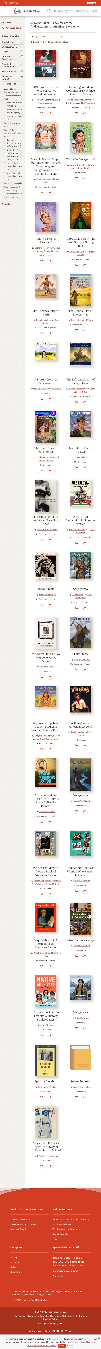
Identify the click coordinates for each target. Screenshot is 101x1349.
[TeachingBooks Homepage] (25, 11)
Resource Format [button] (6, 77)
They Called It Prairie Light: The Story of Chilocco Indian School (46, 1146)
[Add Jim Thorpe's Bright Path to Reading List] (41, 333)
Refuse (70, 1345)
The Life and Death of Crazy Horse (80, 381)
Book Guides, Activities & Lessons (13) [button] (13, 133)
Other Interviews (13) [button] (14, 118)
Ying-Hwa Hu (53, 883)
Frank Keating (77, 732)
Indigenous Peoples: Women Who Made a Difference (80, 871)
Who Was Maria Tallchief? (45, 240)
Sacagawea (80, 589)
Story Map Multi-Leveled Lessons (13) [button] (14, 176)
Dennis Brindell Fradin (80, 165)
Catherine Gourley (43, 247)
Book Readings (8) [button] (12, 187)
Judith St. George (82, 659)
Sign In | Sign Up (10, 2)
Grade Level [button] (8, 42)
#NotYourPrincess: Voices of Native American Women (45, 90)
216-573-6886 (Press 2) (68, 1258)
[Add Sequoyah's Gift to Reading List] (41, 966)
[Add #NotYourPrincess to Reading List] (41, 113)
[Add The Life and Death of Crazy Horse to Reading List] (76, 401)
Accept (61, 1345)
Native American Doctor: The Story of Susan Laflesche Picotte (45, 800)
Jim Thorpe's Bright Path (46, 312)
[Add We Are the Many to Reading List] (41, 893)
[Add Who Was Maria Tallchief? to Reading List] (41, 261)
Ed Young (88, 320)
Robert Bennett (80, 1081)
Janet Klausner (41, 952)
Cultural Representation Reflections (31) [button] (13, 143)
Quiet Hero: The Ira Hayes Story (80, 449)
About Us (14, 1262)
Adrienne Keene (42, 179)
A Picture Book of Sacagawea (45, 381)
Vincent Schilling (82, 945)
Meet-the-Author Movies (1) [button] (14, 104)
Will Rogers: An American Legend (80, 724)
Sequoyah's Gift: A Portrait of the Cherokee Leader (45, 943)
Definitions (7, 204)
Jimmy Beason (47, 1025)
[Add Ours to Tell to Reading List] (76, 542)
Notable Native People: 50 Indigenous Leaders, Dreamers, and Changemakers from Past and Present (46, 166)
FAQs (54, 1239)
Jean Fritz (75, 320)
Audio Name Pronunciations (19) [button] (13, 90)
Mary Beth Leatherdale (45, 99)
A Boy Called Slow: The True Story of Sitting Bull (80, 242)
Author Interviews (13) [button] (12, 97)
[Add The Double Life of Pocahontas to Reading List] (76, 330)
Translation (16, 1299)
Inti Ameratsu (88, 103)
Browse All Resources (20, 1219)
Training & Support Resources (66, 1229)
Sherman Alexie (47, 666)
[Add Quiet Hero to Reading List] (76, 467)
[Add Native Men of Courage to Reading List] (76, 955)
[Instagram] (70, 1331)
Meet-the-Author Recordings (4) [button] (14, 111)
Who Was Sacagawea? (80, 159)
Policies (32, 1331)
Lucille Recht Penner (45, 457)
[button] (4, 11)
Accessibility (44, 1331)
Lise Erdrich (77, 594)
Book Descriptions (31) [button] (12, 125)
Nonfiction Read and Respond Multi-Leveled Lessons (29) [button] (13, 155)
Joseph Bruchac (76, 251)
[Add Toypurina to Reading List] (41, 749)
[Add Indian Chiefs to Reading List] (41, 604)
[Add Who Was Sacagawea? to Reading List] (76, 178)
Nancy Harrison (51, 251)
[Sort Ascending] (64, 36)
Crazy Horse (80, 654)
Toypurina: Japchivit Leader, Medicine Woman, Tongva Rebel (45, 726)
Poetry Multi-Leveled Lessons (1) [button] (14, 166)
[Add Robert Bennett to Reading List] (76, 1097)
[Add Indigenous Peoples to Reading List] (76, 890)
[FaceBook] (53, 1331)
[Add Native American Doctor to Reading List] (41, 821)
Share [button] (8, 22)
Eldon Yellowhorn (77, 529)
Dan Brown (56, 388)
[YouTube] (66, 1331)
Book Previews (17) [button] (13, 183)
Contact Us (58, 1276)
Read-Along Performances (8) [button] (14, 192)
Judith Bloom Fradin (80, 168)
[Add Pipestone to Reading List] (41, 539)
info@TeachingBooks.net (65, 1270)
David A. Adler (39, 388)
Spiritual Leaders (46, 1081)
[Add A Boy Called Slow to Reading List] (76, 264)
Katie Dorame (52, 739)
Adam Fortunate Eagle (47, 529)
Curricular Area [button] (9, 47)
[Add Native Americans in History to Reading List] (41, 1035)
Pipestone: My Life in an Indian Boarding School (45, 520)
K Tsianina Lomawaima (47, 1156)
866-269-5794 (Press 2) (68, 1262)
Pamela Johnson (46, 460)
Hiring (13, 1267)
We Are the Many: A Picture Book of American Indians (46, 871)
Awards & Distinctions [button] (8, 65)
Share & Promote (60, 1234)
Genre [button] (5, 51)
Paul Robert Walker (47, 1087)
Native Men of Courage (80, 940)
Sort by (33, 36)
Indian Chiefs (45, 589)
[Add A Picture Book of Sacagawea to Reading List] (41, 398)
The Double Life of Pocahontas (80, 312)
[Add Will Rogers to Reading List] (76, 745)
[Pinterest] (62, 1331)
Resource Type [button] (9, 84)
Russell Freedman (77, 388)
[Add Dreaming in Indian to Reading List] (76, 113)
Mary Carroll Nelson (82, 1087)
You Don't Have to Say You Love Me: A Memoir (45, 657)
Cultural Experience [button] (7, 58)
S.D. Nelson (82, 457)
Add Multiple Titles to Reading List (51, 41)
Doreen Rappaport (42, 880)
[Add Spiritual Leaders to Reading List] (41, 1097)
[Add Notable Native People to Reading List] (41, 192)
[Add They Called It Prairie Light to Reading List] (41, 1166)
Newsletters (16, 1272)
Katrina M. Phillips (81, 880)
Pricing (13, 1257)
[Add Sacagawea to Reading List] (76, 607)
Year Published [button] (9, 71)
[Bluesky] (58, 1331)
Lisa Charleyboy (45, 103)
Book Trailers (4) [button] (12, 197)
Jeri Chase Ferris (47, 811)
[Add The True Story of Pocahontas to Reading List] (41, 470)
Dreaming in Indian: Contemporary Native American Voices (80, 90)
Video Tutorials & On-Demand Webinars (70, 1219)
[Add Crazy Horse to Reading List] (76, 669)
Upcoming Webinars (61, 1224)
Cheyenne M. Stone (43, 735)
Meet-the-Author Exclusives (23, 1224)
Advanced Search (13, 27)
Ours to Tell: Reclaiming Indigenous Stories (80, 520)
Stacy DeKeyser (82, 1018)
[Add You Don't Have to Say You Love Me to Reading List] (41, 676)
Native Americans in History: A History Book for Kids (46, 1015)
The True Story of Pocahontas (45, 449)
